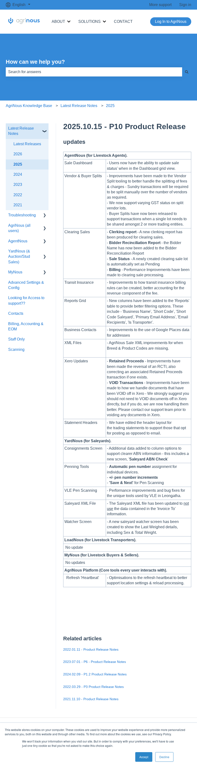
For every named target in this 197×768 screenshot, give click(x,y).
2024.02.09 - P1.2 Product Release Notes (95, 674)
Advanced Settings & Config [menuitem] (26, 285)
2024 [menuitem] (17, 174)
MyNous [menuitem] (15, 272)
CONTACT (123, 21)
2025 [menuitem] (17, 164)
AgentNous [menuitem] (17, 241)
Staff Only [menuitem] (16, 339)
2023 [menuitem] (17, 185)
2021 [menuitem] (17, 205)
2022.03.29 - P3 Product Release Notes (93, 687)
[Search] (186, 71)
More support (160, 5)
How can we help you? (35, 62)
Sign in (185, 5)
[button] (45, 129)
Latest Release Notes (79, 106)
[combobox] (94, 71)
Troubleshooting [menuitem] (22, 215)
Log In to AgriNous (170, 21)
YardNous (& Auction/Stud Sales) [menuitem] (19, 256)
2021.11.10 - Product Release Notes (90, 699)
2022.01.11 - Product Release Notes (90, 649)
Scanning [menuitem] (16, 349)
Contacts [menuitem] (15, 313)
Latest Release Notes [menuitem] (21, 131)
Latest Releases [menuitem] (27, 144)
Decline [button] (164, 757)
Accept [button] (143, 757)
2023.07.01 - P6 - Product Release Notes (94, 662)
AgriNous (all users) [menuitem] (19, 228)
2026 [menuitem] (17, 154)
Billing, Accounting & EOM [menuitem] (25, 326)
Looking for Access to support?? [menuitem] (26, 300)
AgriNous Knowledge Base (29, 106)
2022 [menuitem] (17, 195)
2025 (110, 106)
